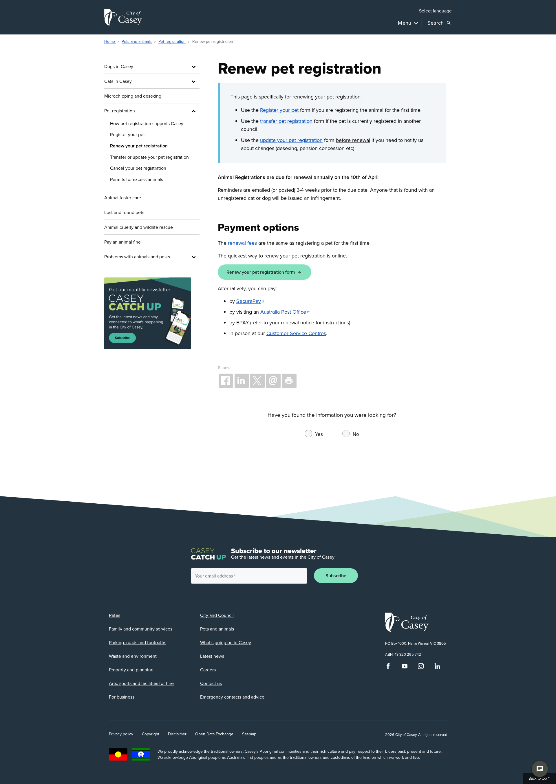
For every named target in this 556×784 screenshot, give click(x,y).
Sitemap (249, 734)
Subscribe (335, 575)
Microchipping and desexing (132, 96)
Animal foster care (122, 197)
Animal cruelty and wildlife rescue (138, 227)
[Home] (123, 17)
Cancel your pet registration (138, 168)
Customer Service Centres (296, 333)
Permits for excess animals (136, 179)
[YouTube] (404, 667)
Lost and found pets (124, 212)
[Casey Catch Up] (152, 313)
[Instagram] (421, 667)
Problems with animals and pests (137, 256)
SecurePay (248, 301)
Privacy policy (121, 734)
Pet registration (172, 41)
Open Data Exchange (214, 734)
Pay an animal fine (122, 242)
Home (110, 41)
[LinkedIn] (437, 667)
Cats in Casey (118, 81)
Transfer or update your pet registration (149, 157)
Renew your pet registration (139, 145)
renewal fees (242, 242)
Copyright (150, 734)
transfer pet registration (286, 121)
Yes (319, 434)
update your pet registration (291, 140)
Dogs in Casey (118, 66)
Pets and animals (137, 41)
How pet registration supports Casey (146, 123)
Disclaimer (177, 734)
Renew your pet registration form (260, 272)
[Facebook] (388, 667)
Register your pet (127, 134)
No (356, 434)
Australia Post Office (283, 311)
